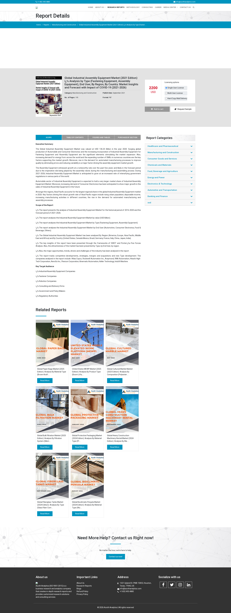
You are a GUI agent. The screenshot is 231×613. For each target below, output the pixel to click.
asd (149, 202)
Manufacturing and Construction (64, 25)
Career (158, 7)
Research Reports (115, 7)
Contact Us (185, 7)
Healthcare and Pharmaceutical (163, 146)
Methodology (133, 7)
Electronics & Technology (160, 184)
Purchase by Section (127, 137)
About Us (80, 583)
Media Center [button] (169, 7)
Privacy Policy (82, 594)
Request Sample (185, 109)
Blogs (79, 589)
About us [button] (99, 7)
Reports (46, 25)
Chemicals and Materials (159, 165)
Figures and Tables (101, 137)
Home (90, 7)
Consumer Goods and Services (162, 159)
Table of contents (74, 137)
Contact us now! (115, 557)
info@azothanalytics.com (185, 2)
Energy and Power (156, 177)
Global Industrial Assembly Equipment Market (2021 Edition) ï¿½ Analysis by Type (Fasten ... (112, 25)
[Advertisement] (115, 48)
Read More (44, 380)
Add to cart (158, 109)
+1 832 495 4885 (43, 2)
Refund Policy (82, 591)
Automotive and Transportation (162, 190)
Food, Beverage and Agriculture (163, 171)
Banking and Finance (158, 196)
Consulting (147, 7)
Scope (48, 137)
